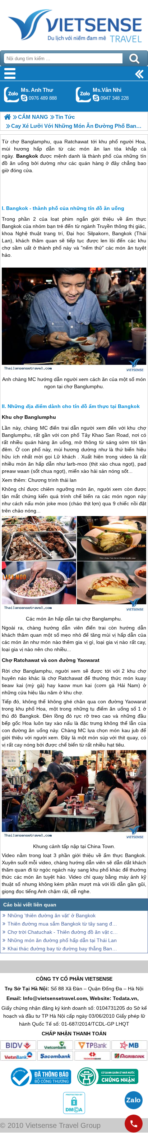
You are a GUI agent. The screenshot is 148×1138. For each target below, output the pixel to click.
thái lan (68, 480)
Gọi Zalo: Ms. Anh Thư (12, 94)
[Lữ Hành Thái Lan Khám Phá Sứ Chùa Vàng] (7, 116)
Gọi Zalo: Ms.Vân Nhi (83, 94)
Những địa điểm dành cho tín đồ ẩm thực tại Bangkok (74, 406)
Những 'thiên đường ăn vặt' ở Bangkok (52, 915)
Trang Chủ (74, 23)
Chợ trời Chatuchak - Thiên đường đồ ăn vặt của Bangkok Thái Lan (63, 932)
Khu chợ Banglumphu (29, 417)
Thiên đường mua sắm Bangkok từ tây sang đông (63, 924)
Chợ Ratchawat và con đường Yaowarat (51, 660)
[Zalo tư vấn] (134, 1100)
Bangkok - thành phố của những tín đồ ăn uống (65, 208)
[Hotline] (134, 1124)
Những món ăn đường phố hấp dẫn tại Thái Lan (62, 940)
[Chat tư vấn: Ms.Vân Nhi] (96, 98)
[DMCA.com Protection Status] (74, 1112)
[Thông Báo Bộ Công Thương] (40, 1088)
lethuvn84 (24, 98)
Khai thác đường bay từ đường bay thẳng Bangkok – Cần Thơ (63, 948)
